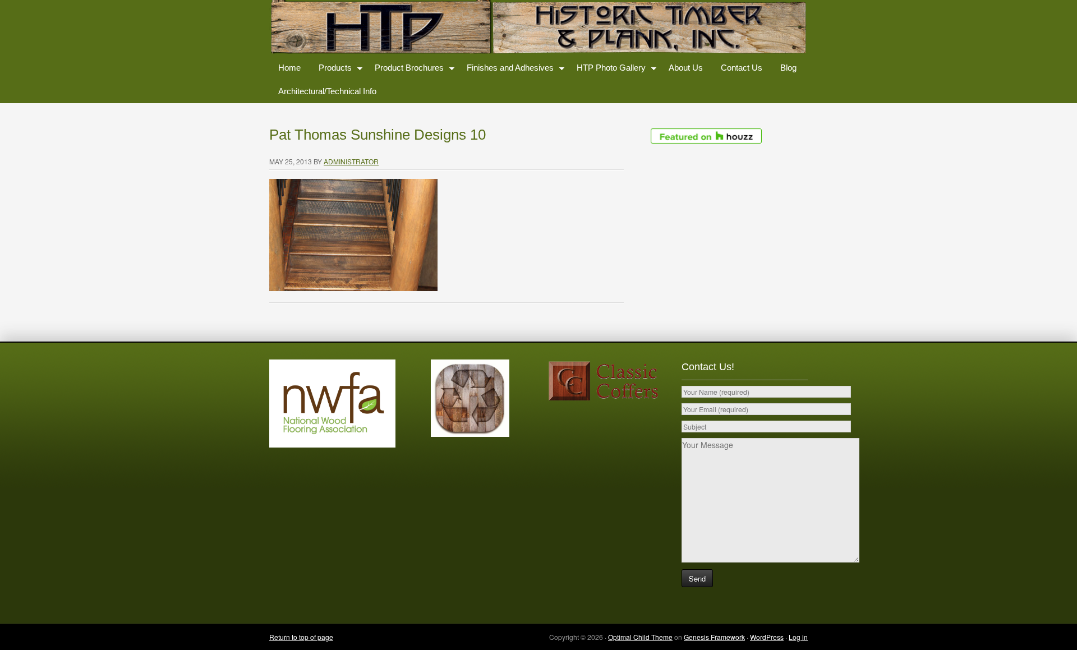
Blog (788, 67)
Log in (798, 637)
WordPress (767, 637)
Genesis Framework (714, 637)
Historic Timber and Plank (538, 28)
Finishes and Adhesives (506, 70)
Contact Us (741, 67)
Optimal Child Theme (640, 637)
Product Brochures (405, 70)
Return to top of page (301, 637)
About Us (686, 67)
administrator (351, 161)
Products (331, 70)
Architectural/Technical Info (327, 91)
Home (289, 67)
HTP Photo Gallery (607, 70)
